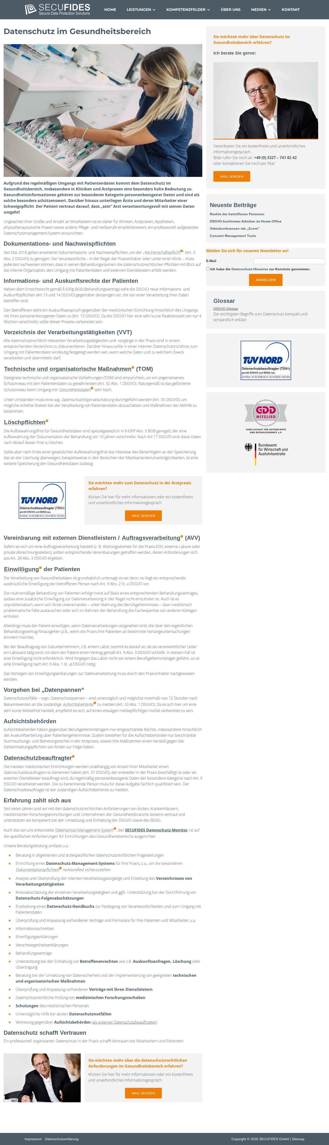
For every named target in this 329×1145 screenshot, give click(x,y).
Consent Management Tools (233, 236)
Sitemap (298, 1139)
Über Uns (231, 9)
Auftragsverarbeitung (151, 537)
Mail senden (143, 516)
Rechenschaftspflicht (162, 252)
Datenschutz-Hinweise (249, 269)
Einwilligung (21, 569)
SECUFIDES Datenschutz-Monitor (156, 830)
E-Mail (211, 261)
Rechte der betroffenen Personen (237, 214)
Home (110, 9)
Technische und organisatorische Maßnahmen (68, 369)
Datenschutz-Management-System (84, 830)
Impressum (33, 1139)
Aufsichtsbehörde (78, 704)
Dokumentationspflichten (37, 869)
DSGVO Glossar (225, 309)
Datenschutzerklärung (62, 1139)
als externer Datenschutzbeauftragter (124, 1022)
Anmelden (266, 280)
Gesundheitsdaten (75, 389)
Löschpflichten (25, 422)
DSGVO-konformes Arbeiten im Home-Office (246, 221)
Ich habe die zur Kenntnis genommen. (260, 269)
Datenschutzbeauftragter (38, 758)
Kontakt (291, 9)
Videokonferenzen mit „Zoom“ (234, 228)
